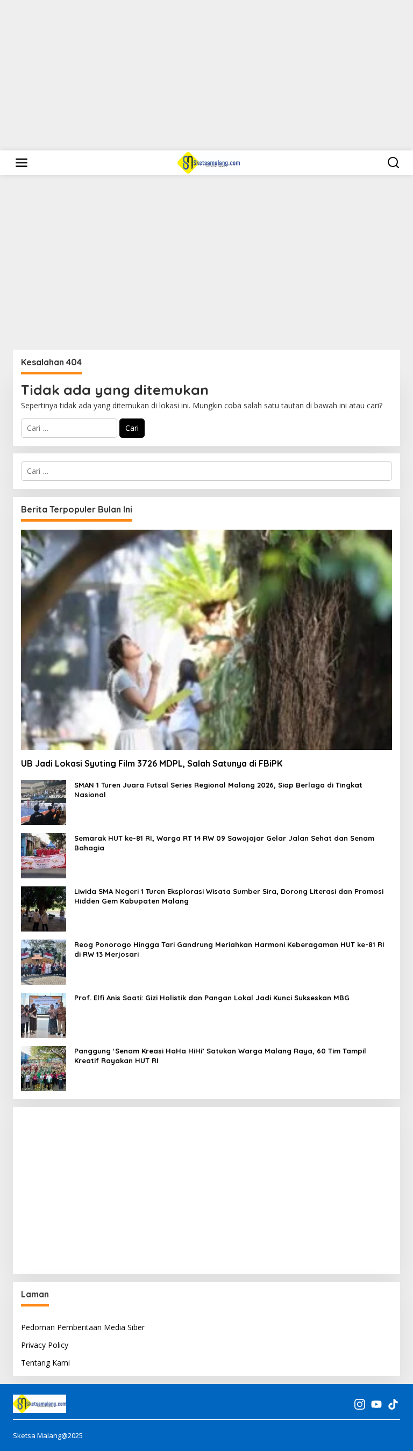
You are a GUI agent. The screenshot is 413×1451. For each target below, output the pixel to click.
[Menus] (21, 162)
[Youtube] (376, 1404)
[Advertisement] (206, 75)
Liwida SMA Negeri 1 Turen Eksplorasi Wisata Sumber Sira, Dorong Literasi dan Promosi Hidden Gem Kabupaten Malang (228, 896)
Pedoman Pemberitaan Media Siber (83, 1327)
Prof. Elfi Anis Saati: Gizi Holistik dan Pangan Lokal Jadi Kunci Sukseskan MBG (212, 997)
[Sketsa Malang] (208, 162)
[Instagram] (360, 1404)
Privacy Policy (44, 1345)
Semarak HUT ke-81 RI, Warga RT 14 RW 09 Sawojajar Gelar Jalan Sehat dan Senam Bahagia (224, 843)
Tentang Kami (45, 1363)
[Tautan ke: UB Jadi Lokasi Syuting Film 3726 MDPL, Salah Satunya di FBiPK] (206, 639)
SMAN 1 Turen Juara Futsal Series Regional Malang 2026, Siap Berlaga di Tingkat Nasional (218, 790)
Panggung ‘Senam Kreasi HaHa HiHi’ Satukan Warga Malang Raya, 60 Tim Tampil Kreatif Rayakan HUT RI (220, 1055)
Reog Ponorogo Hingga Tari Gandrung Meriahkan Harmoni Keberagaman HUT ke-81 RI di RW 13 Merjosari (229, 949)
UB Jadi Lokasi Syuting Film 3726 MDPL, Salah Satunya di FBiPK (151, 763)
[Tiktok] (393, 1404)
